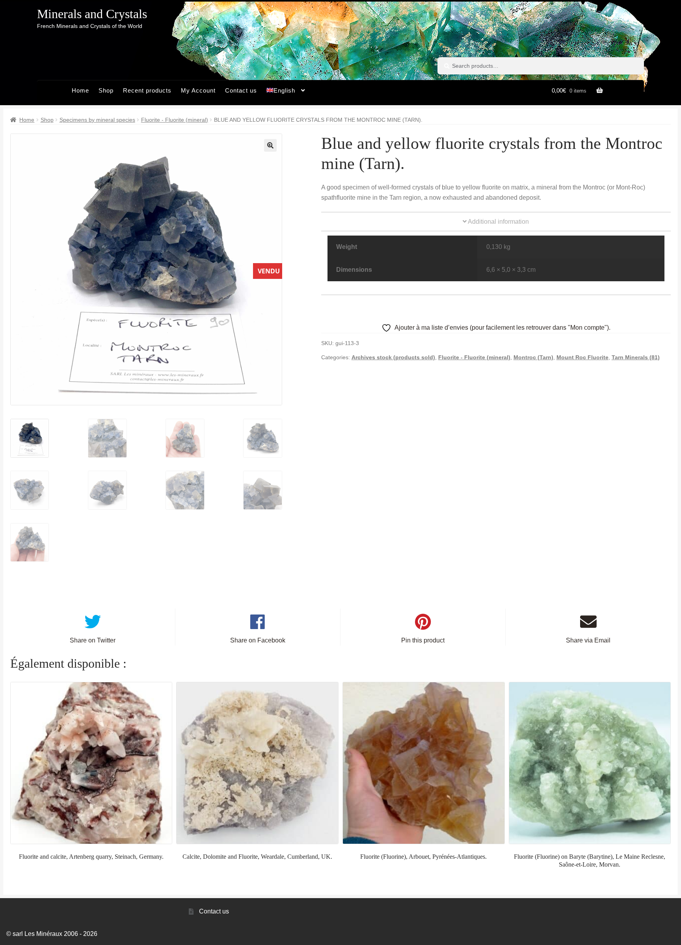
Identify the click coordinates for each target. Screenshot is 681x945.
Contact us (241, 90)
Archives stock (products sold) (393, 357)
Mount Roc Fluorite (582, 357)
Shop (106, 90)
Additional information (498, 221)
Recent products (147, 90)
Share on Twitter (92, 640)
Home (80, 90)
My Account (198, 90)
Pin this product (423, 640)
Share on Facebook (257, 640)
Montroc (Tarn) (533, 357)
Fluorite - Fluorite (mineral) (174, 120)
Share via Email (588, 640)
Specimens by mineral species (97, 120)
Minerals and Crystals (92, 14)
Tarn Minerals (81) (636, 357)
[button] (270, 145)
